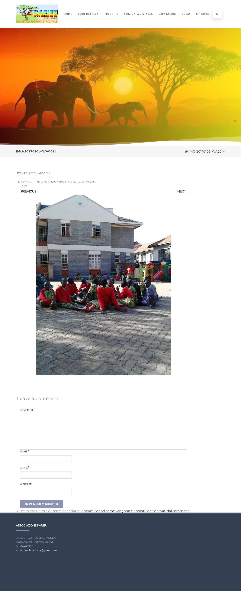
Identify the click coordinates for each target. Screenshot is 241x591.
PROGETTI (111, 13)
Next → (183, 191)
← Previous (26, 191)
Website (26, 484)
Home (68, 13)
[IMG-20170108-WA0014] (103, 285)
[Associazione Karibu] (37, 26)
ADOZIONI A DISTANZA (138, 13)
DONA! (186, 13)
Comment (26, 410)
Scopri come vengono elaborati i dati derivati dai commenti (142, 511)
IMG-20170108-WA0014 (81, 181)
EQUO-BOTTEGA (88, 13)
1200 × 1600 (58, 181)
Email (24, 467)
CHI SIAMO (203, 13)
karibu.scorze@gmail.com (41, 550)
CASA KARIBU (167, 13)
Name (24, 451)
